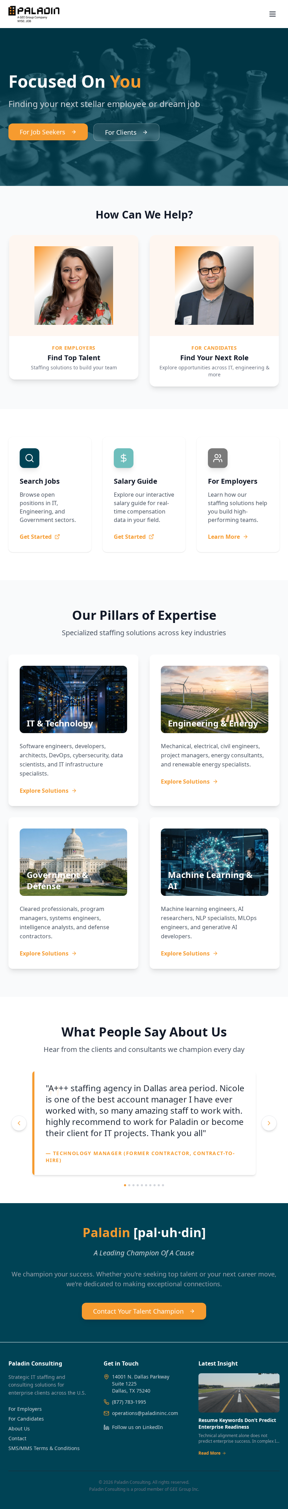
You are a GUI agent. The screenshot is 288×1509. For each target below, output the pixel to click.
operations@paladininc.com (145, 1461)
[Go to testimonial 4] (138, 1234)
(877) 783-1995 (129, 1450)
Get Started (36, 537)
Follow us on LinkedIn (137, 1476)
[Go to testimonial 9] (159, 1234)
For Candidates (26, 1467)
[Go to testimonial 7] (150, 1234)
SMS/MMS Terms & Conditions (44, 1497)
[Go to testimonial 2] (129, 1234)
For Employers (25, 1457)
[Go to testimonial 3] (133, 1234)
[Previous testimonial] (19, 1147)
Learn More (224, 537)
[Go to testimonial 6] (146, 1234)
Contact (17, 1487)
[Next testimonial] (269, 1147)
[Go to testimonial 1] (125, 1234)
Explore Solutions (44, 790)
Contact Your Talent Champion (138, 1360)
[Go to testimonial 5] (142, 1234)
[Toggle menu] (273, 14)
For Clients (121, 132)
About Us (19, 1477)
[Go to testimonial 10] (163, 1234)
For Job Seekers (42, 132)
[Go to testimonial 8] (154, 1234)
